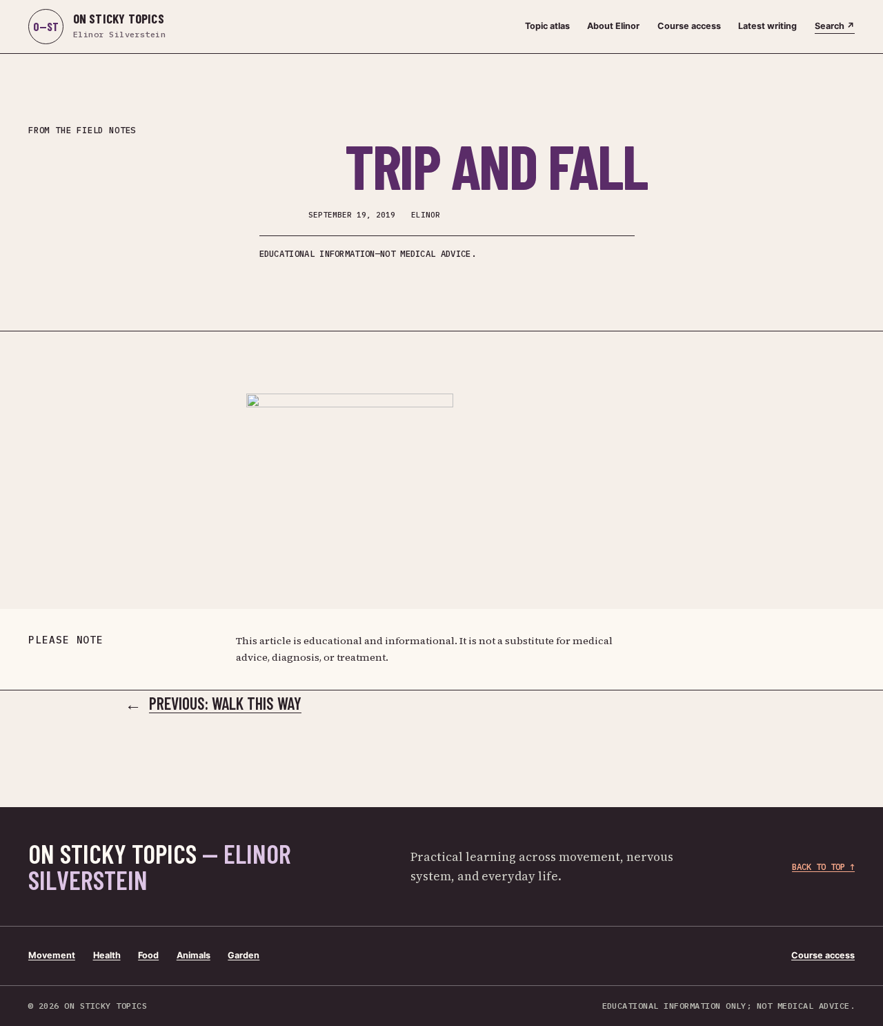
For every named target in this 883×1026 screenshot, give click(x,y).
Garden (243, 955)
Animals (193, 955)
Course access (689, 26)
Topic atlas (547, 26)
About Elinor (613, 26)
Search (835, 26)
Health (107, 955)
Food (148, 955)
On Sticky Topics (159, 866)
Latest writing (767, 26)
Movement (51, 955)
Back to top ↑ (823, 866)
